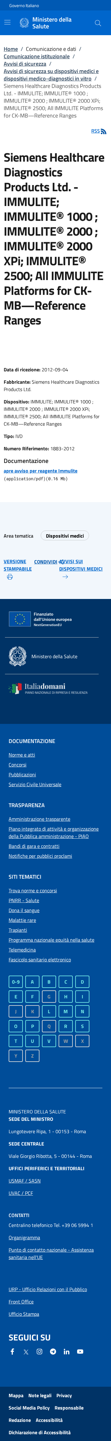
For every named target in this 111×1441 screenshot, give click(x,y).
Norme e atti (22, 754)
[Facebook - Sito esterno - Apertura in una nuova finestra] (12, 1351)
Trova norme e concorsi (33, 890)
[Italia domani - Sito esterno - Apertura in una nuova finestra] (52, 688)
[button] (98, 23)
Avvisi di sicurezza (25, 64)
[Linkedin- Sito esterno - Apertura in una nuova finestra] (66, 1351)
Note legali (39, 1395)
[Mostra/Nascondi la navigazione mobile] (7, 22)
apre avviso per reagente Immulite (40, 470)
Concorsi (18, 764)
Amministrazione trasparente (39, 819)
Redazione (20, 1420)
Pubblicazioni (22, 774)
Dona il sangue (24, 910)
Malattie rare (22, 920)
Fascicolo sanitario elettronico (40, 959)
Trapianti (18, 930)
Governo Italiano (24, 5)
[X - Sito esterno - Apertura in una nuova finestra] (26, 1351)
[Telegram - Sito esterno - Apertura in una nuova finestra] (53, 1351)
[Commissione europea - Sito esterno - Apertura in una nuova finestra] (41, 619)
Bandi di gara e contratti (34, 846)
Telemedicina (22, 949)
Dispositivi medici (65, 535)
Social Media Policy (29, 1407)
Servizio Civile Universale (35, 784)
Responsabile (69, 1407)
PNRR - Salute (24, 900)
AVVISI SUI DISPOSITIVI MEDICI (81, 565)
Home (11, 49)
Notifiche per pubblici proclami (40, 856)
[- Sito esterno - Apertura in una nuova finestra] (80, 1351)
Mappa (16, 1395)
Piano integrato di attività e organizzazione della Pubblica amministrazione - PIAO (54, 832)
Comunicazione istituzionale (37, 56)
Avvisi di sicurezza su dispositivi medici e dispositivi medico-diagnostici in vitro (51, 75)
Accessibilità (49, 1420)
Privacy (64, 1395)
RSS (95, 130)
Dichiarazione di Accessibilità (40, 1432)
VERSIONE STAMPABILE (18, 565)
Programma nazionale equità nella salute (51, 939)
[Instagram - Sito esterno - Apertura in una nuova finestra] (39, 1351)
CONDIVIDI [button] (45, 561)
